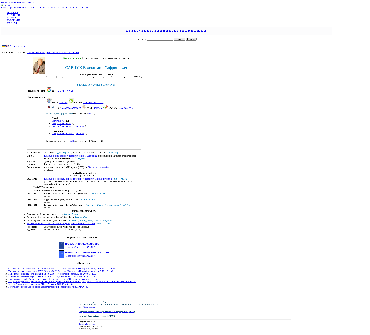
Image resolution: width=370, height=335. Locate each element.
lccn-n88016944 (126, 108)
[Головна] (6, 5)
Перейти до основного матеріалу (17, 2)
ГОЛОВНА (12, 12)
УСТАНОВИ (13, 15)
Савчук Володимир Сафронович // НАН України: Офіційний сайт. (40, 284)
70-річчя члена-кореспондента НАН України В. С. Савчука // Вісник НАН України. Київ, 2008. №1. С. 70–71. (62, 268)
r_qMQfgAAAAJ (64, 91)
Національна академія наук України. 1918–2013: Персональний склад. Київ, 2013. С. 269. (52, 276)
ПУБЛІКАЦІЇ (13, 20)
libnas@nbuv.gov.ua (87, 324)
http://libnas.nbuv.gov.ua (88, 307)
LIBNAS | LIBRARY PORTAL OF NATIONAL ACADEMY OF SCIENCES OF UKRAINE (45, 7)
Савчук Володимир (61, 123)
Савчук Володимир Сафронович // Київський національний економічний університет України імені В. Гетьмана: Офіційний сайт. (72, 281)
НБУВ (91, 113)
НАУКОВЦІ (13, 17)
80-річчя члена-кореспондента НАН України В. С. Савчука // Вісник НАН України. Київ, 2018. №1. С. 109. (60, 271)
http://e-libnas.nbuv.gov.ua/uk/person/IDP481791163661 (53, 52)
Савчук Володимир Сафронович (68, 126)
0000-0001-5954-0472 (93, 102)
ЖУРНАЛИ (13, 23)
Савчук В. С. (58, 121)
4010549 (98, 108)
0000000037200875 (71, 108)
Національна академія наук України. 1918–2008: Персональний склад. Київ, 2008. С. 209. (52, 274)
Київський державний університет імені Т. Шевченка (70, 156)
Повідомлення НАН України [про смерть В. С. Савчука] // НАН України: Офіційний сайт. (52, 279)
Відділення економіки (98, 167)
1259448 (63, 102)
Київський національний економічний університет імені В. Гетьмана (78, 179)
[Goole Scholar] (49, 91)
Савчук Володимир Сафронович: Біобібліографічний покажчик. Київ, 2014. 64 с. (48, 287)
